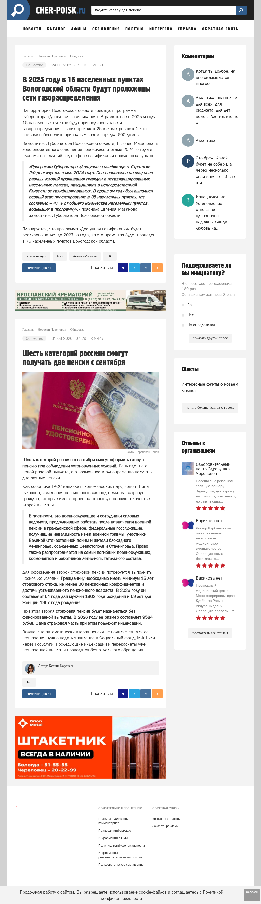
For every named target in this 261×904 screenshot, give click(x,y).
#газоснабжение (85, 256)
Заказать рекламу (165, 826)
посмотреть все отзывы (210, 633)
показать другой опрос (210, 338)
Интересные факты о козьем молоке (210, 387)
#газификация (36, 256)
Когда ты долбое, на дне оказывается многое (215, 77)
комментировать (39, 268)
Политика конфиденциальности (121, 845)
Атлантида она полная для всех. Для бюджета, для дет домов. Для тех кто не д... (217, 110)
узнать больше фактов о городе (210, 407)
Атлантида (205, 140)
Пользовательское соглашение (121, 865)
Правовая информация (115, 830)
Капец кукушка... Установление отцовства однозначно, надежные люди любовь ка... (212, 212)
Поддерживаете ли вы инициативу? (206, 269)
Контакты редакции (166, 819)
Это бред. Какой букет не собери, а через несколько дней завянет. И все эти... (215, 170)
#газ (60, 256)
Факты (190, 369)
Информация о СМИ (113, 838)
